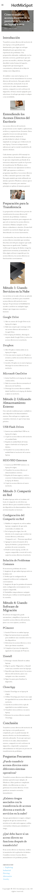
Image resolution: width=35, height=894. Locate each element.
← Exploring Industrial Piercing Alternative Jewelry (8, 873)
